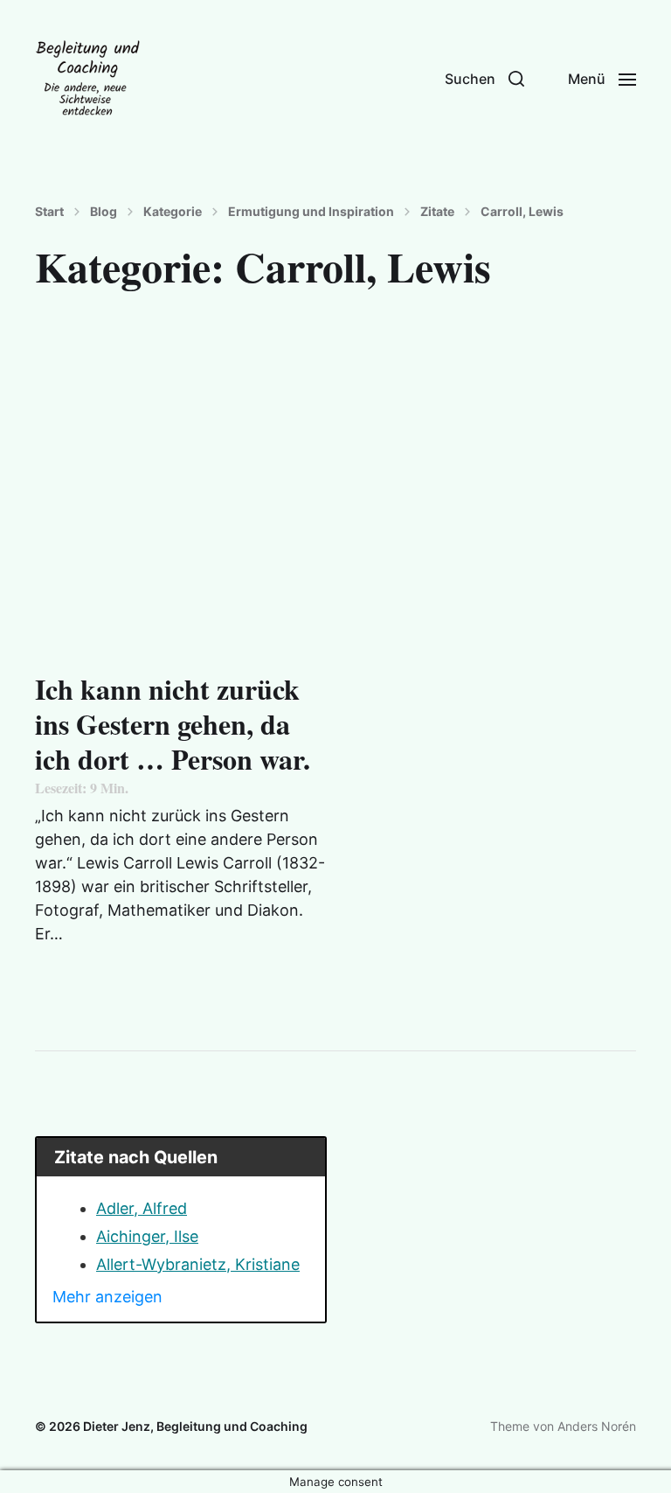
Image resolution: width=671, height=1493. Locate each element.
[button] (484, 78)
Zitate (437, 212)
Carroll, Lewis (522, 212)
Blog (103, 212)
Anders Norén (596, 1426)
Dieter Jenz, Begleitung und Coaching (195, 1426)
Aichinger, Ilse (147, 1236)
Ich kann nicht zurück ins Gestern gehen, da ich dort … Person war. (172, 731)
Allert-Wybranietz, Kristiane (198, 1264)
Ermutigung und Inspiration (311, 212)
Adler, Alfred (141, 1208)
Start (49, 212)
